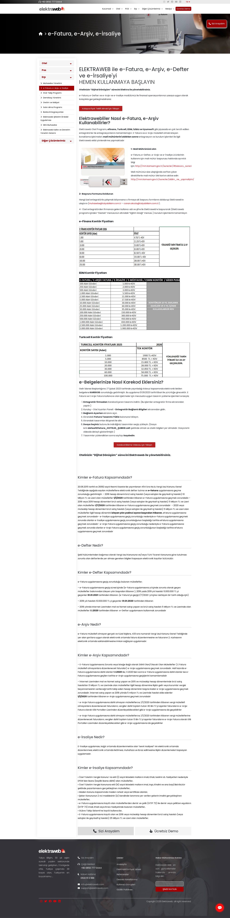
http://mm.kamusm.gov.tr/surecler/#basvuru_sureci (163, 166)
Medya (168, 8)
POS (127, 8)
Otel (118, 8)
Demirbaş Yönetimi (52, 97)
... (52, 876)
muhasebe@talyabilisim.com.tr (105, 203)
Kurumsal (106, 8)
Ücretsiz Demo (183, 8)
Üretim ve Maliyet (51, 102)
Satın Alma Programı (52, 107)
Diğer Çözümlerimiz (151, 8)
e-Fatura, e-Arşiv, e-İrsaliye (55, 88)
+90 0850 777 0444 (51, 1)
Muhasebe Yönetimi (52, 83)
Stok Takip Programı (52, 93)
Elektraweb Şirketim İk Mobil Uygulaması (54, 119)
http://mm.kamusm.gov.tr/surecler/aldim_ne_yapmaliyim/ (162, 179)
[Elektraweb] (40, 33)
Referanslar (123, 874)
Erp (135, 8)
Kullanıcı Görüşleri (126, 884)
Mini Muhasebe (50, 125)
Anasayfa (121, 864)
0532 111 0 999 (87, 878)
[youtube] (176, 1)
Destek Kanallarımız (127, 879)
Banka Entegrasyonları (53, 112)
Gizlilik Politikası (124, 889)
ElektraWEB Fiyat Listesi (129, 869)
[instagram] (164, 1)
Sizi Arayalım (218, 23)
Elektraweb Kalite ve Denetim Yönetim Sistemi (55, 131)
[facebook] (172, 1)
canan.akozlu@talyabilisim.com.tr (141, 203)
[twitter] (168, 1)
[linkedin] (180, 1)
